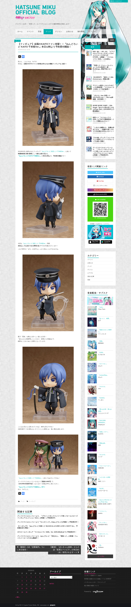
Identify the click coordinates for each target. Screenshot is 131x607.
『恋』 (100, 545)
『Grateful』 (102, 398)
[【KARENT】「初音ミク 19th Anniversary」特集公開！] (88, 78)
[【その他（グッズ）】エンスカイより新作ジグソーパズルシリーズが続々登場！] (88, 139)
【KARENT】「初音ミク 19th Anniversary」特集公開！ (103, 78)
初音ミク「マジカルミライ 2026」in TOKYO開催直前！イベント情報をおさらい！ (103, 119)
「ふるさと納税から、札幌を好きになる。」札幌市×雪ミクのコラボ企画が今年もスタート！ (103, 129)
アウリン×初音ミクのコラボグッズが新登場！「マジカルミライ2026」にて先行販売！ (103, 87)
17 (31, 584)
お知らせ (69, 31)
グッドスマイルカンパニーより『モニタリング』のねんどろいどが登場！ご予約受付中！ (48, 522)
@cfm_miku (101, 172)
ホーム (20, 31)
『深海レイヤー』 (103, 432)
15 (22, 584)
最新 (92, 47)
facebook (101, 176)
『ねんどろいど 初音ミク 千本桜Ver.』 (53, 151)
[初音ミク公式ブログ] (35, 12)
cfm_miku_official (100, 190)
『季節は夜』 (102, 443)
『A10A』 (101, 352)
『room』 (101, 307)
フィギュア (32, 501)
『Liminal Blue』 (103, 375)
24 (31, 588)
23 (26, 588)
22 (22, 588)
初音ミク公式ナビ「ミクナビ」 (100, 224)
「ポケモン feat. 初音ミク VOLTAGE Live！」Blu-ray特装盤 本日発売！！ (103, 97)
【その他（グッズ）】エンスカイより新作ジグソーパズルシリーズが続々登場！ (103, 139)
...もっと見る (100, 556)
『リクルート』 (103, 511)
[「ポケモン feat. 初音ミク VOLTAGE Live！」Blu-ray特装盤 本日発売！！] (88, 97)
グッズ (48, 31)
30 (26, 592)
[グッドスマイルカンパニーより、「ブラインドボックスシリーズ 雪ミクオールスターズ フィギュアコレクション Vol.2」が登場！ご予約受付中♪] (88, 149)
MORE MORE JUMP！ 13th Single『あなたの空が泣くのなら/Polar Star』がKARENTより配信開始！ (103, 108)
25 (35, 588)
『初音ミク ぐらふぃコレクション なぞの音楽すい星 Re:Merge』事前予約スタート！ (103, 68)
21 (17, 588)
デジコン (58, 31)
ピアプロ (92, 31)
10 (31, 581)
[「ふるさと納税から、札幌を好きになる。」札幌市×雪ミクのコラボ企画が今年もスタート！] (88, 129)
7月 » (18, 597)
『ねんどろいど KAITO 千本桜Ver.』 (29, 156)
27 (44, 588)
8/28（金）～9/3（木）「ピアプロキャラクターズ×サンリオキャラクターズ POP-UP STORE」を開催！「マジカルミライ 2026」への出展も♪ (104, 55)
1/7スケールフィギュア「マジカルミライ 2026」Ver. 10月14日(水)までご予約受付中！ (47, 532)
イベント (30, 31)
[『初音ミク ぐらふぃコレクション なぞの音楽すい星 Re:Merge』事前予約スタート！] (88, 67)
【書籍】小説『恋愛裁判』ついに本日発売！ (31, 548)
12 (40, 581)
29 (22, 592)
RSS (52, 583)
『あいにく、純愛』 (104, 318)
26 (40, 588)
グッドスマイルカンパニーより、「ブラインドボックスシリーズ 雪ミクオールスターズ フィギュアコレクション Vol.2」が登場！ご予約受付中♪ (47, 517)
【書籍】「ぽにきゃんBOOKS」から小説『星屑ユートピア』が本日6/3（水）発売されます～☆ (64, 549)
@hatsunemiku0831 (101, 194)
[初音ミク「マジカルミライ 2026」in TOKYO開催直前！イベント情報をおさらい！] (88, 119)
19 (40, 584)
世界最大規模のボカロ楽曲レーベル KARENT (97, 579)
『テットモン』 (103, 522)
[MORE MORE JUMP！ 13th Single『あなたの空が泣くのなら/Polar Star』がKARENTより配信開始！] (88, 107)
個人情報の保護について (91, 585)
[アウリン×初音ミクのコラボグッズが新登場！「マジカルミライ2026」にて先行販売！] (88, 87)
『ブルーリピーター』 (105, 466)
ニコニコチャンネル (101, 185)
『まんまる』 (102, 454)
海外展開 (80, 31)
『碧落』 (101, 341)
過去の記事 (91, 276)
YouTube (101, 181)
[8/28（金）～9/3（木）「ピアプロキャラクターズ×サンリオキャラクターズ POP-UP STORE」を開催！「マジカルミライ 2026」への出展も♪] (88, 53)
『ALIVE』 (101, 488)
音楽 (39, 31)
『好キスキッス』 (103, 534)
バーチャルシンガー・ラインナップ (95, 582)
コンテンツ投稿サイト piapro (93, 575)
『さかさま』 (102, 386)
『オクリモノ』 (103, 364)
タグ (108, 47)
